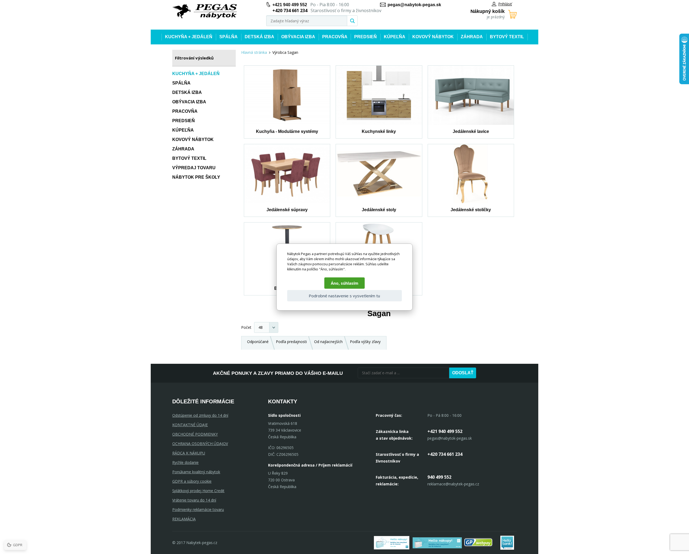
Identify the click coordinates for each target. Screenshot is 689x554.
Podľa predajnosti (291, 341)
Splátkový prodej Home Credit (198, 490)
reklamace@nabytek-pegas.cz (453, 483)
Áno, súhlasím (344, 283)
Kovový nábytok (433, 36)
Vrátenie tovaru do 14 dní (194, 500)
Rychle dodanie (185, 462)
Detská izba (259, 36)
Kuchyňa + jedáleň (188, 36)
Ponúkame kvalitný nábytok (196, 471)
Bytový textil (507, 36)
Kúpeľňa (394, 36)
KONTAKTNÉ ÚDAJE (190, 424)
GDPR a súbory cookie (192, 481)
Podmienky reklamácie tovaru (198, 509)
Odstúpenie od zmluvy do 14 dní (200, 415)
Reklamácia (184, 518)
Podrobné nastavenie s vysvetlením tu (344, 295)
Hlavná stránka (254, 52)
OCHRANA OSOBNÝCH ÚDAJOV (200, 443)
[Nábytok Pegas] (204, 11)
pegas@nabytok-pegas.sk (414, 4)
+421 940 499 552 (289, 4)
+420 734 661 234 (444, 454)
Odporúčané (258, 341)
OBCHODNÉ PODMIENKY (195, 434)
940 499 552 (439, 477)
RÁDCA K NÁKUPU (188, 453)
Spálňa (228, 36)
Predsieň (365, 36)
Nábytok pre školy (196, 177)
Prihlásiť (505, 3)
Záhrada (472, 36)
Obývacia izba (298, 36)
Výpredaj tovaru (194, 167)
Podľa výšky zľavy (365, 341)
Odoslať (462, 372)
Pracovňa (334, 36)
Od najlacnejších (328, 341)
